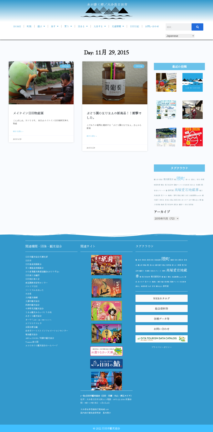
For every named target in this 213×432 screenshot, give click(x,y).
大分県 (28, 293)
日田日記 (134, 26)
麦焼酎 (198, 185)
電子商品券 (169, 185)
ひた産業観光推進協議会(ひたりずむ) (42, 271)
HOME (17, 26)
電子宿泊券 (169, 204)
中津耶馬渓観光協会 (34, 308)
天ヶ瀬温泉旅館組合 (34, 267)
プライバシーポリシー (161, 347)
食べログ (184, 200)
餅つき (188, 179)
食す (53, 26)
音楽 (186, 204)
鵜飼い (170, 195)
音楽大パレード (159, 190)
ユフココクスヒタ (33, 323)
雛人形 (156, 179)
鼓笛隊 (191, 204)
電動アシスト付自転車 (182, 185)
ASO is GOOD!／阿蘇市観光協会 (39, 338)
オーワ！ (38, 319)
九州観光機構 (31, 297)
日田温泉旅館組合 (33, 264)
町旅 (29, 26)
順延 (179, 195)
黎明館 (171, 190)
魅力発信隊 (165, 282)
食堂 (187, 195)
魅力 (201, 190)
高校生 (161, 200)
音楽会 (167, 200)
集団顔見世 (168, 179)
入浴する (98, 26)
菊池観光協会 (31, 334)
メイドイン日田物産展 (28, 113)
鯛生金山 (195, 200)
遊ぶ (39, 26)
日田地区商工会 (32, 278)
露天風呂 (158, 265)
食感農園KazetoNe (195, 195)
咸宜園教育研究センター (36, 282)
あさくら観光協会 (33, 315)
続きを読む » (18, 131)
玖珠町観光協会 (32, 304)
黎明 (175, 195)
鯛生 (162, 185)
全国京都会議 (31, 327)
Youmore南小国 (31, 341)
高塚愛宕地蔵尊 (186, 189)
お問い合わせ (152, 26)
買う (66, 26)
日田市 (28, 260)
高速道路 (157, 195)
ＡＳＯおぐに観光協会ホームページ (41, 345)
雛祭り (181, 204)
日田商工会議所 (32, 275)
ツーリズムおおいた (34, 290)
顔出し (193, 179)
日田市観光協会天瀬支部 (36, 256)
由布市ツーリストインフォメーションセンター (46, 330)
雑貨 (183, 195)
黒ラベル (164, 195)
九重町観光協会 (32, 301)
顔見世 (176, 204)
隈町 (180, 178)
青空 (198, 179)
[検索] (197, 27)
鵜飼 (162, 204)
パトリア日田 (31, 286)
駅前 (161, 179)
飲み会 (192, 185)
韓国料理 (157, 185)
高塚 (202, 179)
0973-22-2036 (119, 399)
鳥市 (190, 200)
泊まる (81, 26)
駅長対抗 (177, 200)
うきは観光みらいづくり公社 (38, 312)
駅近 (172, 200)
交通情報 (116, 26)
